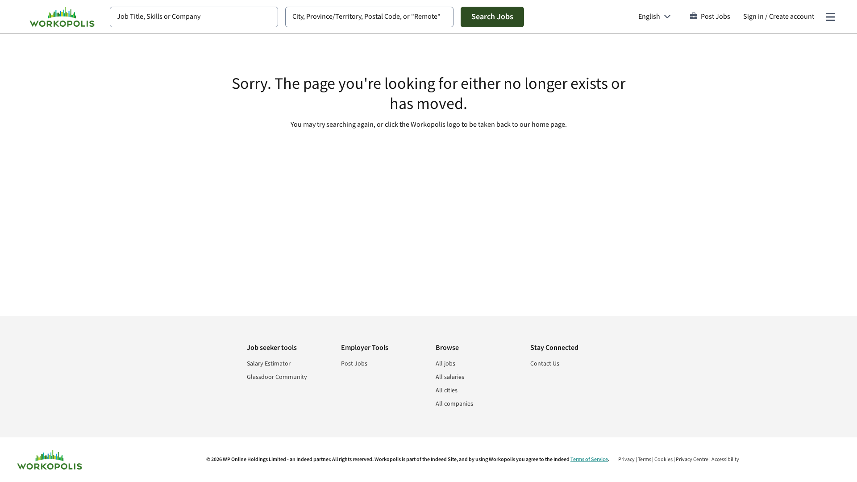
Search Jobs (492, 17)
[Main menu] (830, 17)
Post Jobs (715, 16)
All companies (454, 404)
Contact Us (544, 364)
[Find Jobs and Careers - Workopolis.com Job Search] (62, 17)
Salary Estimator (269, 364)
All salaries (450, 377)
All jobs (445, 364)
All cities (447, 390)
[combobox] (194, 17)
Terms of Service (589, 459)
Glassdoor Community (277, 377)
